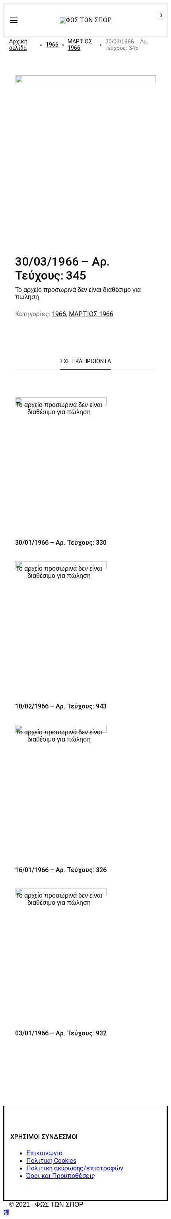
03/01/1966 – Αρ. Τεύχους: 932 (61, 1033)
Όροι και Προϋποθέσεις (60, 1176)
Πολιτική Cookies (51, 1160)
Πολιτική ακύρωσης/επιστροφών (74, 1168)
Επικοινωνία (44, 1153)
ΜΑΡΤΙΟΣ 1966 (80, 44)
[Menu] (13, 20)
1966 (52, 44)
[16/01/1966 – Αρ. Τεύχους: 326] (61, 793)
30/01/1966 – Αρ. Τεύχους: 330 (61, 542)
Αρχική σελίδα (18, 44)
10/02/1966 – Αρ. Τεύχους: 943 (61, 706)
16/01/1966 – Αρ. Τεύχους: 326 (61, 870)
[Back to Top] (6, 1212)
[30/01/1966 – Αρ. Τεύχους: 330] (61, 466)
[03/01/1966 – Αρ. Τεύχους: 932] (61, 956)
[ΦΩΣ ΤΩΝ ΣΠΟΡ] (86, 20)
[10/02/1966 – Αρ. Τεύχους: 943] (61, 630)
